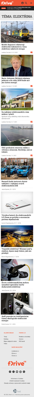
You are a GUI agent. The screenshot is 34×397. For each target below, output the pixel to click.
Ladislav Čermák (6, 52)
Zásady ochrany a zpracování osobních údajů (17, 383)
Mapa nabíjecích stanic (10, 341)
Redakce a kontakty (24, 336)
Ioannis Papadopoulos (8, 223)
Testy (5, 336)
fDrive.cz (14, 353)
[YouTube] (17, 372)
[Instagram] (20, 372)
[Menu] (31, 3)
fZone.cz (14, 355)
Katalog (6, 339)
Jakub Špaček (5, 189)
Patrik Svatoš (5, 324)
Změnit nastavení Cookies (17, 381)
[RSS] (24, 372)
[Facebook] (10, 372)
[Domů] (7, 3)
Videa (5, 343)
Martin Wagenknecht (7, 256)
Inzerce (21, 339)
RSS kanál (22, 341)
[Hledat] (26, 3)
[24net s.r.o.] (17, 392)
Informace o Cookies (17, 378)
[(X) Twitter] (13, 372)
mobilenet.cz (15, 351)
